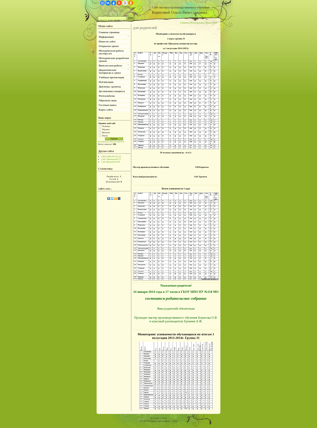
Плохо (105, 135)
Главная (184, 22)
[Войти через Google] (125, 3)
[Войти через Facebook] (113, 2)
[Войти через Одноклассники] (130, 2)
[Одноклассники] (115, 198)
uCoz (175, 421)
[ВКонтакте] (108, 198)
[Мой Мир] (119, 198)
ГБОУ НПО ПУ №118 (111, 156)
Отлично (106, 126)
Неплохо (106, 132)
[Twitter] (112, 198)
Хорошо (106, 129)
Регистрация (197, 22)
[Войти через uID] (102, 2)
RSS (215, 22)
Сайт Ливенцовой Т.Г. (111, 159)
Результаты (103, 141)
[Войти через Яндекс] (119, 2)
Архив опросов (117, 141)
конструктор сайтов (160, 421)
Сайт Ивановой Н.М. (110, 162)
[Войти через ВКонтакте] (108, 2)
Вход (208, 22)
